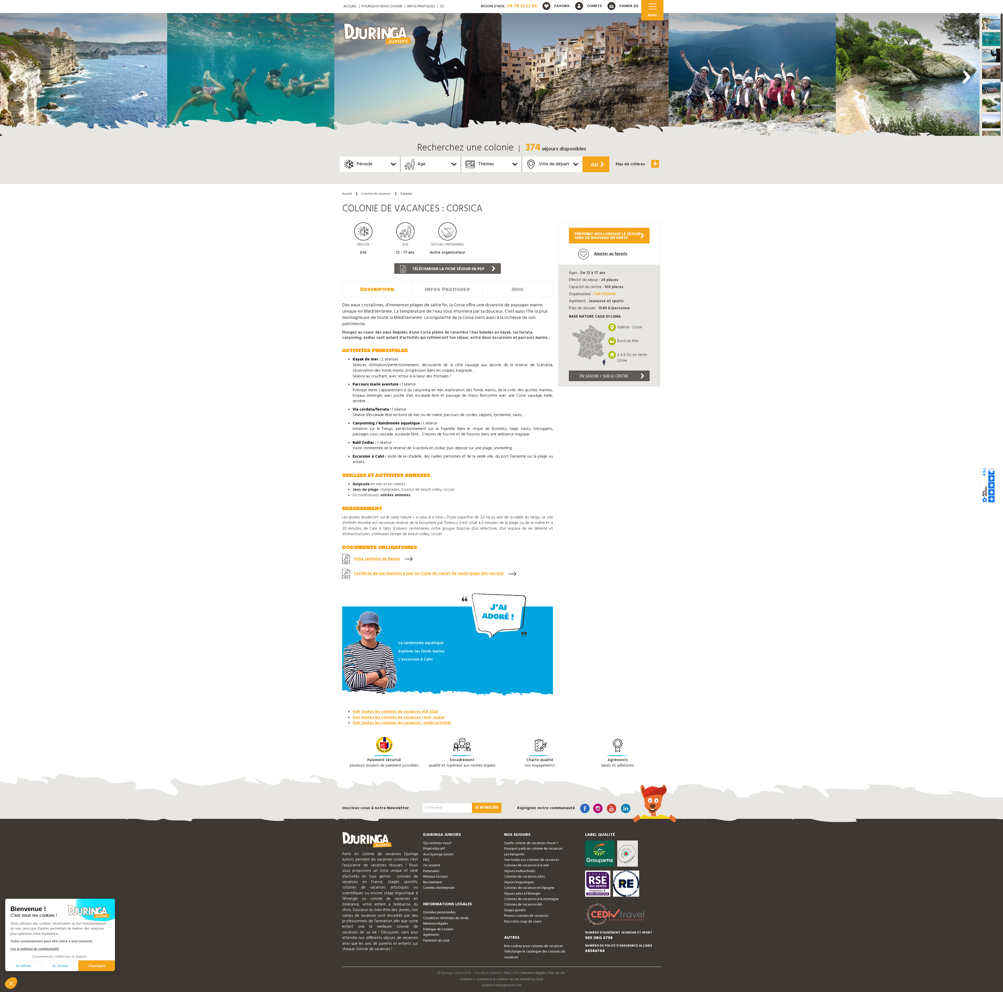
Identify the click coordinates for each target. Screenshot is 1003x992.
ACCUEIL (350, 6)
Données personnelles (439, 912)
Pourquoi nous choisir (381, 6)
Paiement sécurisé (436, 940)
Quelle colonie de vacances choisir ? (531, 843)
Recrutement (432, 882)
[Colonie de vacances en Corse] (250, 75)
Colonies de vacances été (523, 904)
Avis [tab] (517, 289)
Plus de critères (631, 164)
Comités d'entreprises (439, 888)
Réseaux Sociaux (435, 876)
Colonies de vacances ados (524, 876)
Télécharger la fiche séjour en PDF (448, 269)
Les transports (514, 854)
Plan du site (557, 973)
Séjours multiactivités (519, 871)
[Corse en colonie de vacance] (919, 75)
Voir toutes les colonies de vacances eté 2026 (395, 712)
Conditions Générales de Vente (446, 918)
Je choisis (60, 966)
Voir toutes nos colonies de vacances (531, 860)
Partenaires (431, 871)
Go (594, 165)
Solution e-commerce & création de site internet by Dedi (501, 979)
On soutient (431, 865)
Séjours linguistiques (519, 882)
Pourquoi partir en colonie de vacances (533, 848)
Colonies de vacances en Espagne (529, 888)
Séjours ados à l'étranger (522, 893)
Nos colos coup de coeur (522, 921)
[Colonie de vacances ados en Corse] (83, 75)
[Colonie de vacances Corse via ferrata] (417, 75)
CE (442, 6)
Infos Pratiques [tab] (447, 289)
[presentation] (13, 77)
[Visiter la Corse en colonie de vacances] (752, 75)
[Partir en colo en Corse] (585, 75)
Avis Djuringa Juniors (438, 854)
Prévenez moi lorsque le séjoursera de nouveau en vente (608, 236)
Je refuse (23, 966)
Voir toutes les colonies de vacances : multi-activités (402, 723)
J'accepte (96, 966)
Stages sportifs (515, 910)
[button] (991, 23)
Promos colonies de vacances (526, 916)
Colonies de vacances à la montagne (531, 899)
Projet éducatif (434, 848)
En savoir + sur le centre (604, 376)
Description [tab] (377, 289)
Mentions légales (435, 923)
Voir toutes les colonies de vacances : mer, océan (399, 717)
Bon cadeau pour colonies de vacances (533, 946)
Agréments (431, 935)
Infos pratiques (421, 6)
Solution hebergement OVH (501, 985)
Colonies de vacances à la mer (526, 865)
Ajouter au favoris (610, 254)
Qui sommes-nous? (437, 843)
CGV (515, 973)
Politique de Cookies (438, 929)
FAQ (426, 860)
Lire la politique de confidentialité (34, 949)
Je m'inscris (486, 807)
